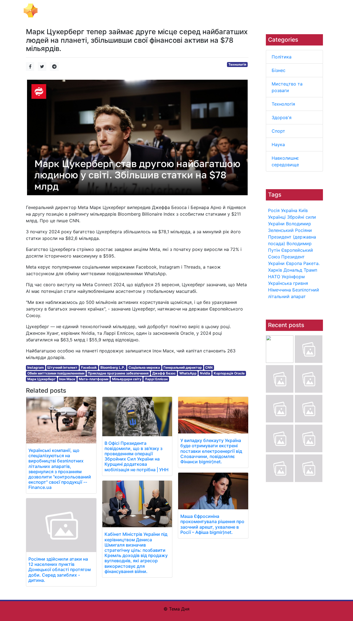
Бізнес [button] (102, 10)
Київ (303, 210)
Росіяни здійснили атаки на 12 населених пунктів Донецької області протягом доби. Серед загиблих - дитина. (59, 569)
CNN (209, 367)
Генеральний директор (183, 367)
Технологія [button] (179, 10)
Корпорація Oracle (229, 373)
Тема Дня (51, 10)
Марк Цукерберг (41, 379)
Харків (275, 270)
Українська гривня (288, 283)
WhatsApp (188, 373)
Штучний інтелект (62, 367)
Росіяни (303, 230)
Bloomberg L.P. (112, 367)
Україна (289, 210)
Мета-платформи (93, 379)
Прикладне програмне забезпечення (118, 373)
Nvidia (205, 373)
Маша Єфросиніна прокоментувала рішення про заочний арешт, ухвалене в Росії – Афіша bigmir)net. (212, 524)
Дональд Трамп (300, 270)
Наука (278, 144)
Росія (274, 210)
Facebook (89, 367)
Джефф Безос (164, 373)
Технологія (283, 104)
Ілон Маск (67, 379)
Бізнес (278, 70)
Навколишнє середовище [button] (284, 10)
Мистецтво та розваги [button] (139, 10)
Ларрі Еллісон (156, 379)
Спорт (278, 131)
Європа (294, 263)
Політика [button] (81, 10)
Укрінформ (293, 276)
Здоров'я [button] (206, 10)
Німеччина (279, 290)
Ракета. (311, 263)
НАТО (274, 276)
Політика (282, 57)
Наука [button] (244, 10)
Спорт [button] (227, 10)
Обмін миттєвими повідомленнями (55, 373)
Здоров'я (282, 117)
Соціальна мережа (144, 367)
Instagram (35, 367)
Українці (277, 217)
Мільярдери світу (126, 379)
